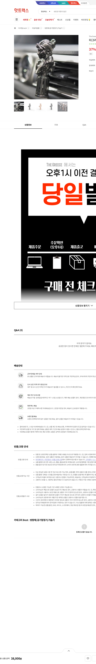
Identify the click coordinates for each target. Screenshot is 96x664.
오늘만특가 (49, 19)
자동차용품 (35, 28)
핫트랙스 (44, 11)
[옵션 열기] (68, 651)
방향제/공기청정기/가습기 (53, 28)
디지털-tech (22, 28)
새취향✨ (26, 19)
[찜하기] (88, 658)
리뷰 (56, 124)
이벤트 (76, 19)
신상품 (67, 19)
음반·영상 (37, 19)
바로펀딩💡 (85, 19)
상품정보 (28, 124)
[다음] (79, 68)
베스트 (60, 19)
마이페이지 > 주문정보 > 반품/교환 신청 (49, 459)
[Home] (15, 28)
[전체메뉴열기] (16, 19)
